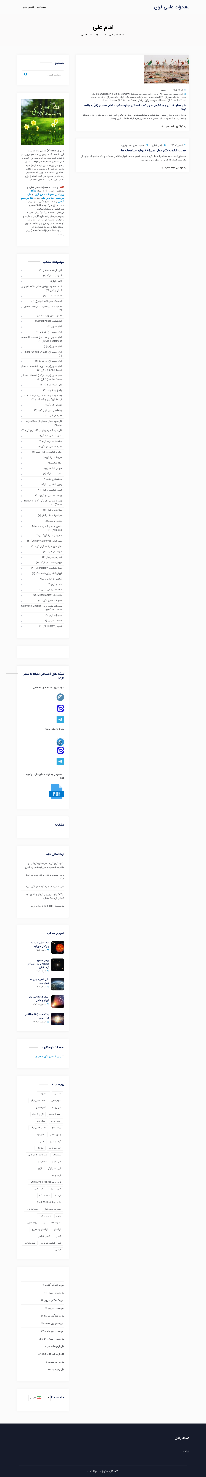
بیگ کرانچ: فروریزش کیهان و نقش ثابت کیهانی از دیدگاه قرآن (44, 896)
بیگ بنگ (41, 1121)
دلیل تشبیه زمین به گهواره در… (39, 981)
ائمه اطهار (57, 281)
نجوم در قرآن (45, 1216)
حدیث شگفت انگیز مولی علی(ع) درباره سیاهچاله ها (153, 150)
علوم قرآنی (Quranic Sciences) (46, 541)
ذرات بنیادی (55, 1141)
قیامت (58, 1195)
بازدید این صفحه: (55, 1362)
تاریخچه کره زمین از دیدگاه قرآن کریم (43, 430)
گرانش (58, 1250)
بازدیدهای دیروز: (55, 1308)
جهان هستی (55, 1134)
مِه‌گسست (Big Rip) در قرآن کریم (47, 906)
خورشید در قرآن (54, 474)
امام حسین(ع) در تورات (129, 97)
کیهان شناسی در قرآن (51, 562)
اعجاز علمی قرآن (37, 1100)
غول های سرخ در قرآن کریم (48, 546)
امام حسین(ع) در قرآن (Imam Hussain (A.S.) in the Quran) (130, 100)
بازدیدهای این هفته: (54, 1324)
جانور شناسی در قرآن (51, 436)
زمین (42, 1141)
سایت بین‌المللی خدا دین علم (45, 196)
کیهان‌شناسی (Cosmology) (48, 568)
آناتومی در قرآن (54, 276)
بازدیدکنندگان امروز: (53, 1300)
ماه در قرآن (56, 584)
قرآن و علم (56, 1175)
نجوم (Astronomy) (52, 626)
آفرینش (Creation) (52, 270)
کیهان (58, 1236)
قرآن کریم (38, 1189)
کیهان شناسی (44, 1236)
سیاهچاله (56, 1155)
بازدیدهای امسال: (55, 1339)
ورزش (186, 1451)
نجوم (58, 1216)
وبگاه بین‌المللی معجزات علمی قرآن (47, 192)
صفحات (42, 7)
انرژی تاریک (38, 1114)
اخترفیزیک (43, 1094)
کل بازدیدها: (58, 1347)
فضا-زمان (42, 1161)
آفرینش (57, 1094)
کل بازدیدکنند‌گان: (55, 1354)
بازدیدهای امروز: (55, 1293)
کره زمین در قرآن (54, 557)
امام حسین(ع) (55, 346)
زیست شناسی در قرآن (51, 495)
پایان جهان (32, 1222)
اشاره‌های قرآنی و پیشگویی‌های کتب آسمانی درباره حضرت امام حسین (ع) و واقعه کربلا (135, 107)
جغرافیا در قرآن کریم (52, 441)
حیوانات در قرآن (54, 457)
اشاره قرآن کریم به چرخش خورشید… (40, 944)
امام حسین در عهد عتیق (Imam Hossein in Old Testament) (123, 94)
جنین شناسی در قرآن (51, 446)
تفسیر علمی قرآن (38, 1128)
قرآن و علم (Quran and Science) (45, 1182)
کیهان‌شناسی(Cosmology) (49, 573)
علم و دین (56, 1161)
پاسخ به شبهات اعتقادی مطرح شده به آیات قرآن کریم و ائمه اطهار (43, 397)
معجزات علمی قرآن (171, 7)
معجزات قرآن (55, 615)
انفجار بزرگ (56, 1121)
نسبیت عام (56, 1222)
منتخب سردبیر (55, 620)
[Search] (27, 71)
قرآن (40, 1168)
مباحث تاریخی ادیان (51, 590)
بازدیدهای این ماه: (55, 1331)
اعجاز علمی (56, 1100)
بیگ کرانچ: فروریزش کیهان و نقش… (38, 998)
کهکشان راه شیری (40, 1229)
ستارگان (40, 1148)
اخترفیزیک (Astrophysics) (48, 321)
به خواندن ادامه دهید (175, 126)
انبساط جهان (55, 1114)
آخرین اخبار (28, 7)
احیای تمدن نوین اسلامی (49, 315)
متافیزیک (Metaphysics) (49, 595)
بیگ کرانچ (56, 1128)
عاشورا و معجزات (53, 521)
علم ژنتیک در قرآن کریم (50, 535)
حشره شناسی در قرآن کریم (49, 452)
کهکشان (57, 1229)
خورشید (40, 1134)
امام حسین (178, 94)
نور (44, 1222)
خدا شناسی (56, 463)
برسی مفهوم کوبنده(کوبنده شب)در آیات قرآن (38, 963)
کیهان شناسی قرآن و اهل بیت (47, 1056)
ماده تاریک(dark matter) (49, 1202)
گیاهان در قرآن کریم (52, 579)
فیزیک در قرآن (55, 552)
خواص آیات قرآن (53, 468)
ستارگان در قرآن (54, 510)
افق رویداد (56, 1107)
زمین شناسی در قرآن (52, 490)
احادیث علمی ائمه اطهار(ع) (132, 145)
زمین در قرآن (55, 1148)
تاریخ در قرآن (55, 416)
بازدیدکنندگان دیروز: (54, 1316)
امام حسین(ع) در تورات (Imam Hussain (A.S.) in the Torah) (42, 368)
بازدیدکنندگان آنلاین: (54, 1285)
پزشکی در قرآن (54, 405)
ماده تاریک (44, 1195)
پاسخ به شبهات (54, 390)
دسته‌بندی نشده (54, 479)
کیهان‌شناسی (30, 1243)
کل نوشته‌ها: (57, 1370)
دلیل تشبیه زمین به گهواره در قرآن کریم (45, 886)
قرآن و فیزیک (55, 1189)
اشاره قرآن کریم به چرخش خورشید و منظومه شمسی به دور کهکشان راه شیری (44, 865)
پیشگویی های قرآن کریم (50, 410)
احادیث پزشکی (54, 296)
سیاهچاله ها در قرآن (51, 515)
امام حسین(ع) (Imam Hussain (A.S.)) (158, 97)
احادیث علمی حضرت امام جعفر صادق (43, 306)
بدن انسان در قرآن (53, 385)
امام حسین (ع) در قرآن (162, 94)
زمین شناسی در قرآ (52, 484)
